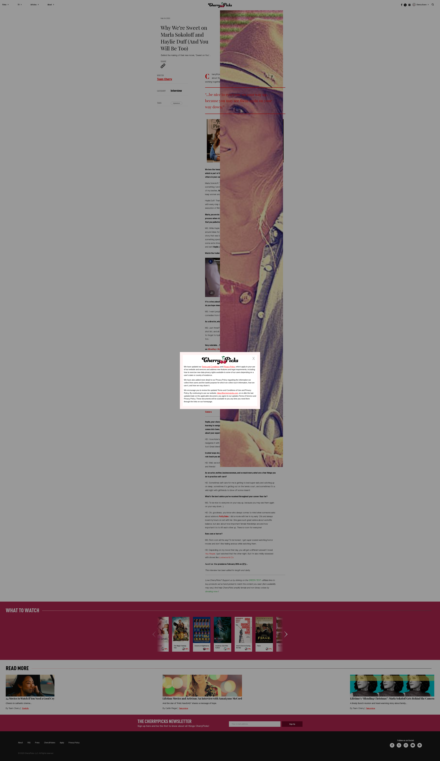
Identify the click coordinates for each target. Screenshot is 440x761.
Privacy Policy (229, 367)
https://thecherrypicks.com (227, 393)
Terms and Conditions (211, 367)
